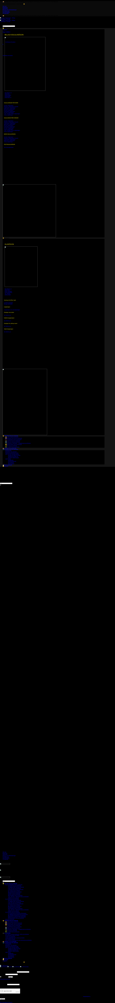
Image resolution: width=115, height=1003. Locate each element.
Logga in (10, 976)
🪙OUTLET (5, 466)
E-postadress (3, 984)
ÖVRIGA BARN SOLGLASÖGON (16, 918)
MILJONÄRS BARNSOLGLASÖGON (17, 915)
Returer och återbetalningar (10, 9)
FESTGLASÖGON (9, 919)
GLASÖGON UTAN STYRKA (12, 935)
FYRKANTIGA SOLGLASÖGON (15, 889)
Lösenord (2, 974)
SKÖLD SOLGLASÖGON (14, 894)
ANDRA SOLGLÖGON (13, 898)
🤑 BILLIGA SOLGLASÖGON (10, 883)
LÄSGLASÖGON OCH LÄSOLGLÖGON (14, 938)
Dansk (18, 966)
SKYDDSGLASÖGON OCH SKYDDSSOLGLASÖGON (18, 940)
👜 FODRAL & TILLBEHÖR (9, 448)
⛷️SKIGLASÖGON (7, 465)
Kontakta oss (6, 11)
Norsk (6, 966)
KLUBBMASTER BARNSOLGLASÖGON (18, 914)
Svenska (6, 965)
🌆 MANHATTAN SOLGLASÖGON (13, 438)
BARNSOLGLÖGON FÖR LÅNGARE (17, 917)
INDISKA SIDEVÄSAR (13, 457)
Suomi (10, 966)
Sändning (5, 8)
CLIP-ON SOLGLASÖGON (14, 888)
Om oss (5, 6)
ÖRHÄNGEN (11, 463)
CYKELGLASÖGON (10, 936)
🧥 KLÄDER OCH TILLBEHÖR (10, 449)
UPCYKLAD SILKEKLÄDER (12, 454)
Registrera (2, 998)
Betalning (5, 7)
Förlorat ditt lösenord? (5, 979)
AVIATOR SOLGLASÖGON (14, 886)
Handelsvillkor (6, 12)
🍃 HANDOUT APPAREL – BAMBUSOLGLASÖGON (18, 443)
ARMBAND (10, 460)
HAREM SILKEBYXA (13, 456)
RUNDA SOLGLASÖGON (14, 893)
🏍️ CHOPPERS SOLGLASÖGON (13, 439)
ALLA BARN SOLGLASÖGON (12, 912)
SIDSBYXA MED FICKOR (14, 455)
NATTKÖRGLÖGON (10, 939)
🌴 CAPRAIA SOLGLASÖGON (12, 440)
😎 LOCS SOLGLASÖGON (11, 437)
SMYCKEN (8, 459)
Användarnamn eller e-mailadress (8, 971)
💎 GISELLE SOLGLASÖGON (12, 442)
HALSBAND (11, 462)
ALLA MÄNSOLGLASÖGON (12, 899)
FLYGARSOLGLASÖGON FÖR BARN (17, 913)
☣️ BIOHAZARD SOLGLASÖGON (13, 444)
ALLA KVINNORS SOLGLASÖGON (13, 884)
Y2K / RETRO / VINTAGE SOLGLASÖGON (18, 896)
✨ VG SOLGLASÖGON (11, 445)
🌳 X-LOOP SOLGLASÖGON (12, 447)
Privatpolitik (6, 13)
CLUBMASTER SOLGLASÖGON (16, 887)
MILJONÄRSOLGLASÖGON (15, 892)
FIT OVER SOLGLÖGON (14, 890)
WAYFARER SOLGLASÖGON (15, 895)
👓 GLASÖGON (6, 933)
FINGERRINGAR (12, 461)
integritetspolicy (86, 996)
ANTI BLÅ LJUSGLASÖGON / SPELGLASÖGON (17, 934)
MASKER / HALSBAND (11, 451)
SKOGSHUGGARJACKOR (11, 453)
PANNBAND (8, 450)
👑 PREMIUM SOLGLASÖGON (10, 435)
